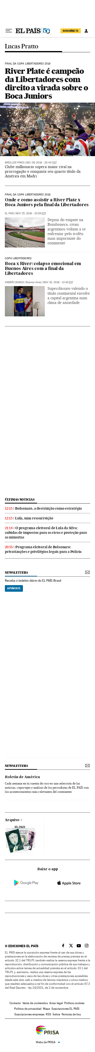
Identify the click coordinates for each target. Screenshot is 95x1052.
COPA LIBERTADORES (18, 258)
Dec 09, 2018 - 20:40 (41, 162)
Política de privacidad (27, 1008)
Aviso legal (56, 1003)
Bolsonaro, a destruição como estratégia (48, 508)
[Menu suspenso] (9, 31)
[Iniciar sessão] (86, 31)
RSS (48, 1014)
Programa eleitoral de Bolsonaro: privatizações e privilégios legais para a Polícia (43, 549)
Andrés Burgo (14, 282)
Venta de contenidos (35, 1003)
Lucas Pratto (21, 46)
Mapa (46, 1008)
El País (9, 213)
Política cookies (74, 1003)
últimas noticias (20, 499)
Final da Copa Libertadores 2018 (28, 63)
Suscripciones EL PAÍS (65, 1008)
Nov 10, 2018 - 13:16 (58, 282)
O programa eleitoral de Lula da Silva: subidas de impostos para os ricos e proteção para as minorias (46, 532)
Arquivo (12, 820)
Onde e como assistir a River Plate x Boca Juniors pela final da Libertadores (47, 202)
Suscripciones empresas (29, 1014)
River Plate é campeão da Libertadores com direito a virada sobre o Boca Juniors (46, 83)
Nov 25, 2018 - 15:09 (31, 213)
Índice (56, 1014)
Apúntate (14, 588)
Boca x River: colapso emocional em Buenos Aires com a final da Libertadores (43, 269)
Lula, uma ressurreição (34, 518)
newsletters (16, 572)
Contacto (15, 1003)
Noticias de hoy (71, 1014)
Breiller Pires (14, 162)
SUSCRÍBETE (71, 30)
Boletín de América (22, 777)
